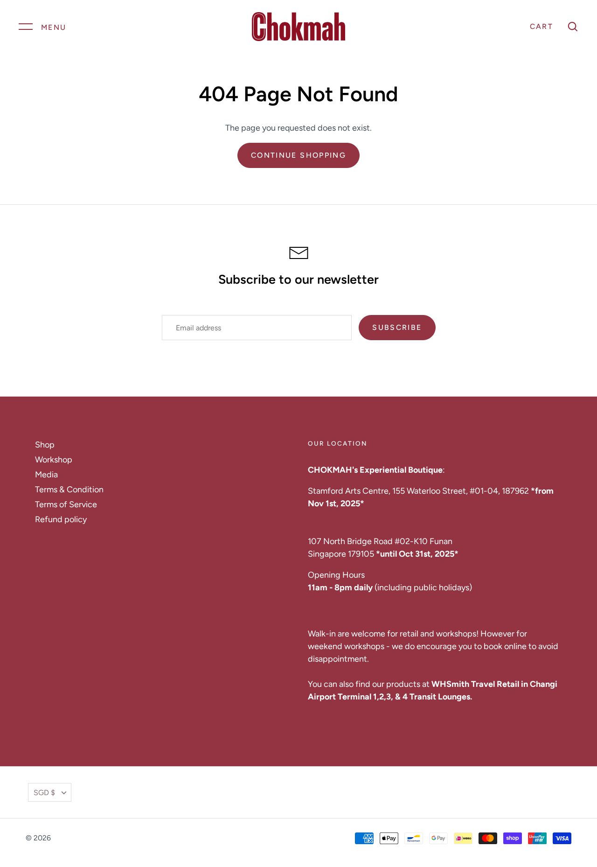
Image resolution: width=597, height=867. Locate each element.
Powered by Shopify (134, 837)
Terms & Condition (69, 489)
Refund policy (61, 519)
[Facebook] (539, 792)
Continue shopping (298, 155)
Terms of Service (66, 504)
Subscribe (397, 327)
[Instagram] (566, 792)
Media (46, 474)
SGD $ (44, 792)
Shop (45, 445)
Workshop (53, 459)
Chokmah (68, 837)
